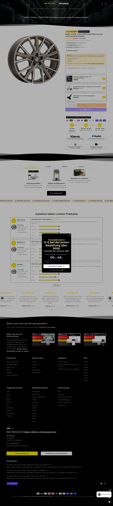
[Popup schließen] (69, 235)
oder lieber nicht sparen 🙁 (56, 270)
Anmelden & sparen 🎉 (56, 266)
